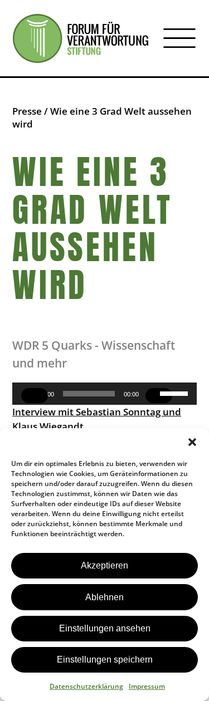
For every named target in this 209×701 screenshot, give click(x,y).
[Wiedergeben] (34, 395)
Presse (27, 111)
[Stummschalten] (158, 395)
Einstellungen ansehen (104, 628)
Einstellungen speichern (105, 659)
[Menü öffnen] (179, 38)
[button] (192, 442)
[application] (104, 394)
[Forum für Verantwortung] (80, 38)
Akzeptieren (104, 565)
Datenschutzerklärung (86, 686)
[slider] (175, 393)
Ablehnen (104, 597)
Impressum (147, 686)
